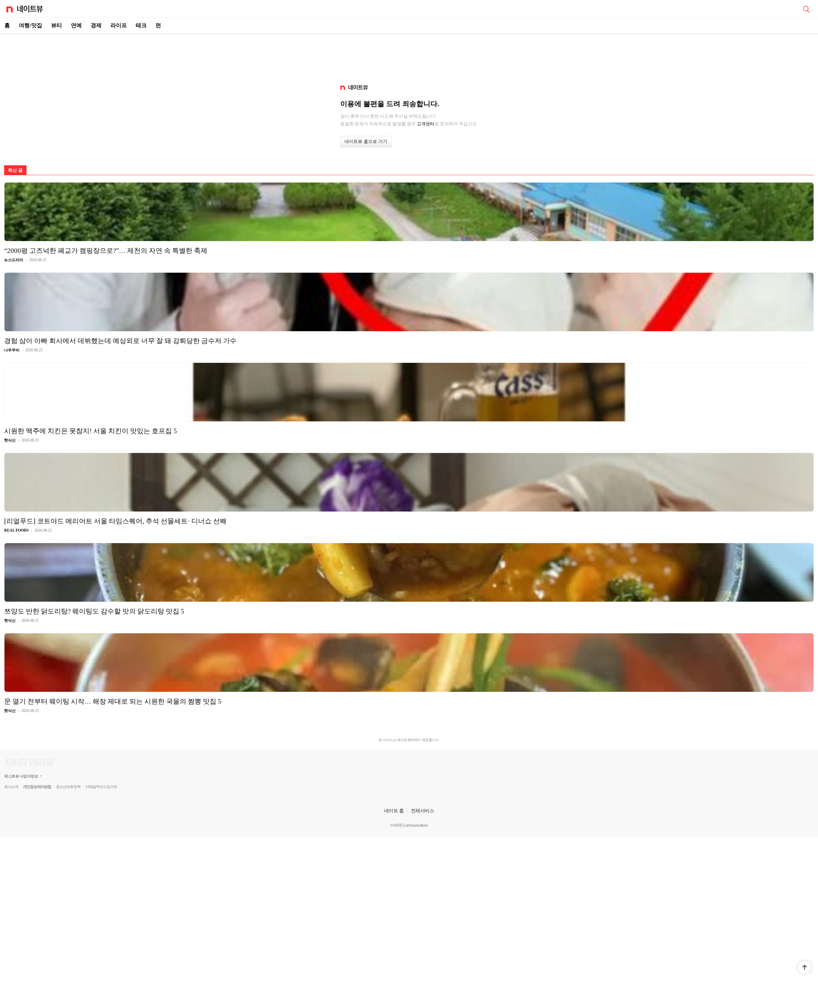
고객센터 (426, 123)
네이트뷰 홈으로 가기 (365, 141)
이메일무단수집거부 (101, 787)
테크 (141, 25)
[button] (804, 967)
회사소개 (11, 787)
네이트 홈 (394, 810)
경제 (96, 25)
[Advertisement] (409, 56)
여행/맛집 (30, 25)
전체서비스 (422, 810)
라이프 (119, 25)
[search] (806, 8)
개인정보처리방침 (37, 787)
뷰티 (56, 25)
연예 (76, 25)
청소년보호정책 (68, 787)
